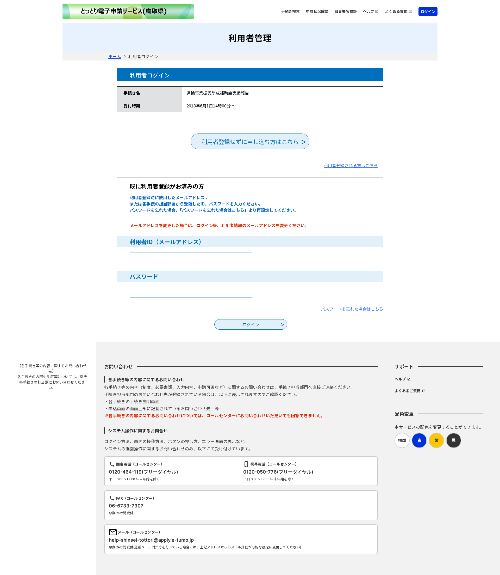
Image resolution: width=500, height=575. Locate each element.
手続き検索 (290, 11)
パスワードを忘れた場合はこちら (352, 309)
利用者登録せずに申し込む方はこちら (250, 141)
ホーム (114, 56)
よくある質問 (396, 11)
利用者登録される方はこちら (351, 165)
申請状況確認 (317, 11)
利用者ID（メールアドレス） (167, 241)
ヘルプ (368, 11)
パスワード (144, 276)
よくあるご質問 (408, 390)
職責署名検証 (346, 11)
